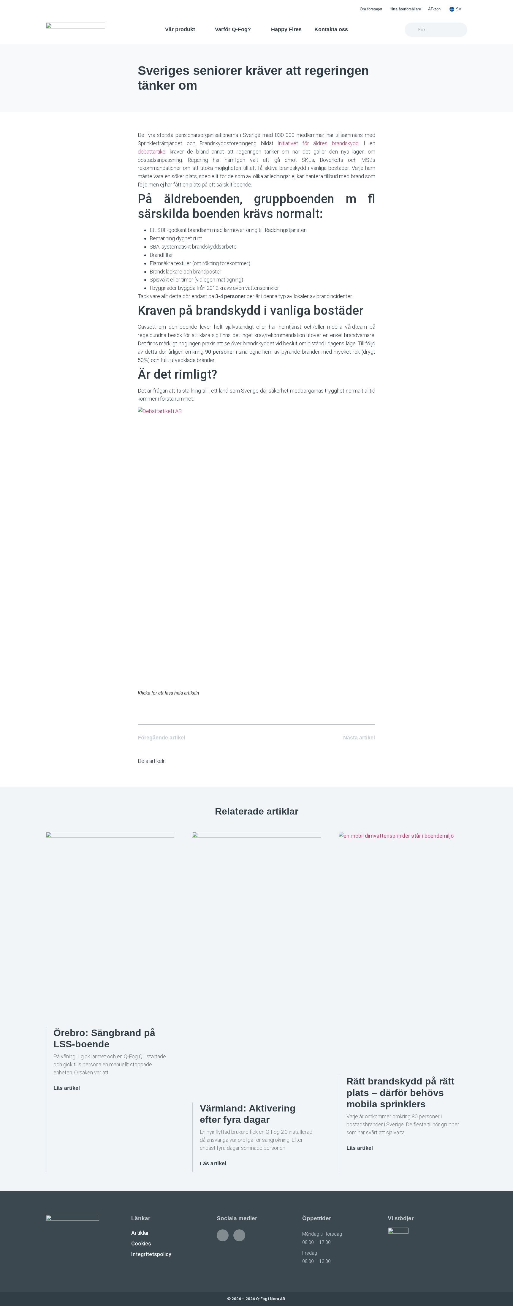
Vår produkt (180, 29)
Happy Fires (286, 29)
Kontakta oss (331, 29)
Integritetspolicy (151, 1254)
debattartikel (152, 151)
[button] (179, 761)
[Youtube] (239, 1235)
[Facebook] (223, 1235)
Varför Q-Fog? (233, 29)
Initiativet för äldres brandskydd (318, 143)
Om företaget (371, 9)
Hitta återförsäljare (405, 9)
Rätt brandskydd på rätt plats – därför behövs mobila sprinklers (400, 1092)
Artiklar (140, 1233)
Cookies (141, 1243)
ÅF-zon (434, 9)
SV (458, 9)
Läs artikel (66, 1088)
